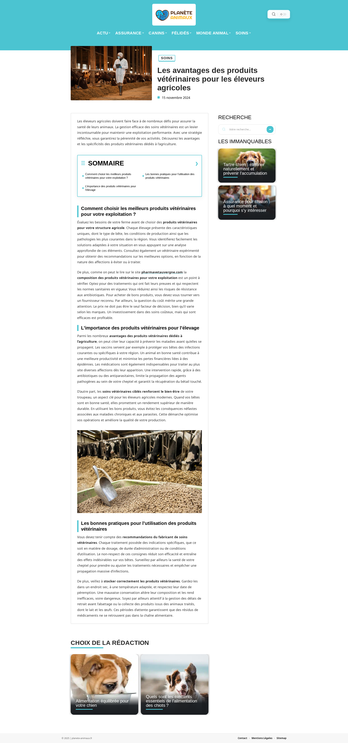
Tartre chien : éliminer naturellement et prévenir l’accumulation (245, 169)
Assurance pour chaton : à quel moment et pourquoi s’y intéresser (246, 206)
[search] (273, 14)
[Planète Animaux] (174, 15)
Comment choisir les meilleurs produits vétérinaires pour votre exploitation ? (108, 176)
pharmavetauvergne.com (162, 272)
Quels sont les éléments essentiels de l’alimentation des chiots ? (171, 701)
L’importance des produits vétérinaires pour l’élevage (110, 188)
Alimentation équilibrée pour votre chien (102, 703)
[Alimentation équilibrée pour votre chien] (104, 684)
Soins (167, 58)
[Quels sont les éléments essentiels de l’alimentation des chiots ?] (174, 684)
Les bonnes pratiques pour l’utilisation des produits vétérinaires (169, 176)
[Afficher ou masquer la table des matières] (161, 163)
